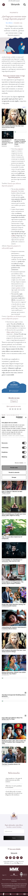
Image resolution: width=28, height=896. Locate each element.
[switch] (24, 447)
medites (13, 235)
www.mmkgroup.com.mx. (10, 885)
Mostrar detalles (19, 462)
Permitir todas (14, 467)
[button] (3, 4)
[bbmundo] (15, 4)
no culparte (19, 149)
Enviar (14, 838)
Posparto (14, 12)
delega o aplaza (10, 332)
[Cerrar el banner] (25, 417)
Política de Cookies (16, 879)
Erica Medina (9, 22)
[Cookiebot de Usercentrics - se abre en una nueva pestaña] (16, 417)
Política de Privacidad (7, 879)
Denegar (14, 477)
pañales (18, 288)
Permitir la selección (14, 472)
